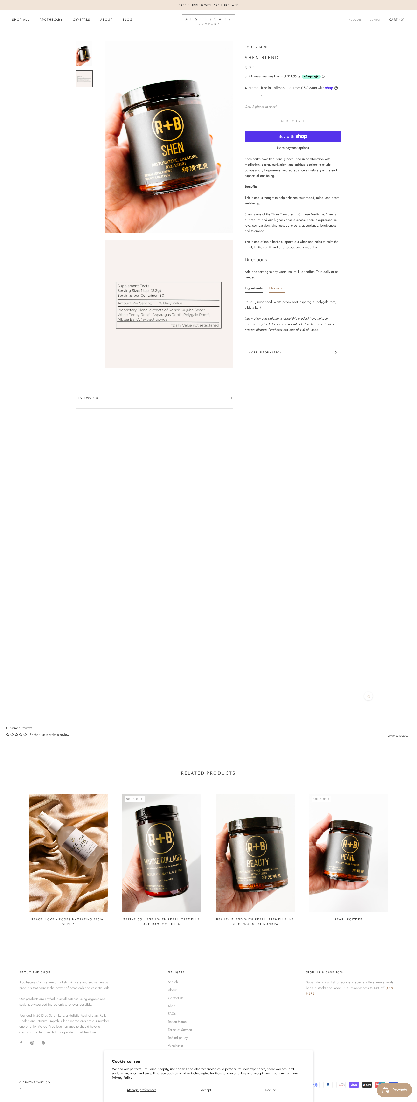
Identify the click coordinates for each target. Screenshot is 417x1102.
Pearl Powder (349, 919)
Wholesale (175, 1045)
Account (356, 19)
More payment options (293, 147)
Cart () (397, 19)
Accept (206, 1090)
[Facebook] (21, 1042)
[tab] (254, 289)
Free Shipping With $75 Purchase (208, 5)
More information (265, 352)
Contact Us (175, 997)
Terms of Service (180, 1029)
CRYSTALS (81, 19)
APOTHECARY (51, 19)
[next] (401, 857)
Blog (127, 19)
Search (376, 19)
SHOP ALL (20, 19)
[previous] (15, 857)
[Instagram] (32, 1042)
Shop (171, 1005)
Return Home (177, 1021)
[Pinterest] (43, 1042)
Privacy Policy (122, 1077)
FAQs (172, 1013)
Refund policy (178, 1037)
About (106, 19)
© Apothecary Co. (35, 1082)
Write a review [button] (398, 735)
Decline (270, 1090)
